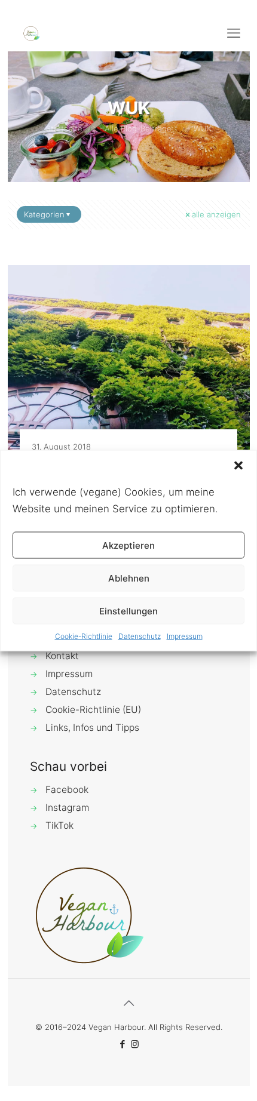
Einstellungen (128, 610)
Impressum (185, 636)
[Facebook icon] (122, 1044)
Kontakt (62, 656)
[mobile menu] (234, 33)
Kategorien (44, 214)
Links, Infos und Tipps (92, 727)
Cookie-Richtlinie (83, 636)
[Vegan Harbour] (32, 33)
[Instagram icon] (134, 1044)
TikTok (59, 825)
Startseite (64, 128)
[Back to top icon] (128, 1003)
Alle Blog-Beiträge (138, 128)
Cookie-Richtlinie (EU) (93, 709)
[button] (238, 466)
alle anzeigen (216, 214)
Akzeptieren (128, 544)
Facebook (66, 789)
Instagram (67, 807)
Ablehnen (128, 577)
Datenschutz (139, 636)
